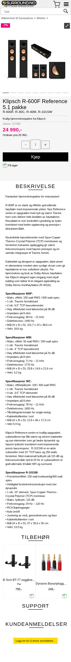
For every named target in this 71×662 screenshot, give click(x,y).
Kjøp (35, 156)
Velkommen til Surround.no (17, 18)
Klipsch (54, 18)
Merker (41, 18)
